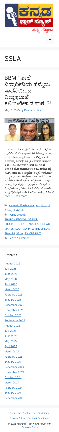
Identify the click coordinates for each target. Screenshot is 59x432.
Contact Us (29, 413)
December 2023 (14, 398)
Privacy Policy (17, 418)
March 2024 (12, 382)
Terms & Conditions (38, 418)
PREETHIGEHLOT (38, 228)
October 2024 (13, 377)
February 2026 (13, 294)
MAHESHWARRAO (16, 228)
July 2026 (10, 268)
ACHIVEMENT (17, 214)
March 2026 (12, 289)
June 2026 (11, 273)
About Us (15, 413)
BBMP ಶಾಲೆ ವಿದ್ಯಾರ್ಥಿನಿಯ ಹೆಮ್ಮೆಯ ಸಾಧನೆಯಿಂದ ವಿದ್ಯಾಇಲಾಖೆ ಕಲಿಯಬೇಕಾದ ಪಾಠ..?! (28, 91)
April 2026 (11, 284)
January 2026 (13, 299)
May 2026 (11, 279)
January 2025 (13, 361)
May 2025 (11, 341)
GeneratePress (29, 427)
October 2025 (13, 315)
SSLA (19, 233)
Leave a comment (19, 238)
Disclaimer (43, 413)
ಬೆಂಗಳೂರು (18, 210)
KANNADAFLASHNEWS (35, 224)
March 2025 (12, 351)
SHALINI (10, 233)
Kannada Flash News (21, 205)
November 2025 (14, 310)
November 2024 (14, 372)
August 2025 (12, 325)
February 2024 (13, 387)
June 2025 (11, 336)
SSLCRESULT (33, 233)
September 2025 (15, 320)
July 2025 (10, 330)
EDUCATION (12, 224)
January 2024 (13, 392)
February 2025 (13, 356)
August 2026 (12, 263)
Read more (20, 196)
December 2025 (14, 304)
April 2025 (11, 346)
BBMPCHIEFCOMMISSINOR (21, 219)
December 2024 (14, 367)
